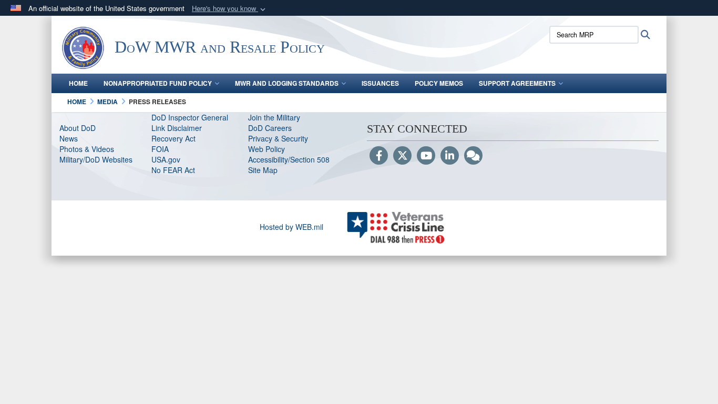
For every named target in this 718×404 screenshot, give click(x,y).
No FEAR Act (173, 170)
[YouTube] (426, 156)
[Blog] (473, 156)
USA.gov (165, 159)
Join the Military (274, 117)
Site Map (263, 170)
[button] (230, 8)
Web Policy (266, 149)
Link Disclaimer (176, 128)
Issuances (380, 83)
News (68, 138)
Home (78, 83)
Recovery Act (173, 138)
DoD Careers (270, 128)
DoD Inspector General (189, 117)
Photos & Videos (86, 149)
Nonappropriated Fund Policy (158, 83)
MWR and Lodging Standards (287, 83)
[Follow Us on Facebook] (379, 156)
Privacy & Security (278, 138)
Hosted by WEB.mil (291, 226)
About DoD (77, 128)
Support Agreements (517, 83)
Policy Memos (439, 83)
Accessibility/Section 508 (289, 159)
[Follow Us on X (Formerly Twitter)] (402, 156)
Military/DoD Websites (95, 159)
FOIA (160, 149)
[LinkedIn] (449, 156)
